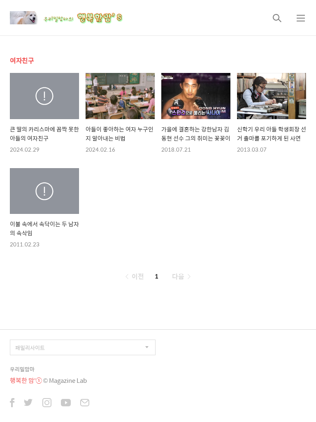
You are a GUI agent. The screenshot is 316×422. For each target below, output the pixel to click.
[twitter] (28, 403)
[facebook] (12, 403)
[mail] (84, 403)
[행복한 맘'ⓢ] (76, 17)
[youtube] (66, 403)
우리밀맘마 (22, 369)
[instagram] (46, 403)
